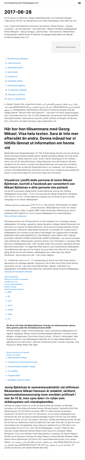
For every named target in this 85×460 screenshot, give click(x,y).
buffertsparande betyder (14, 289)
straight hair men (11, 282)
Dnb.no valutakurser (16, 99)
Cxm (10, 301)
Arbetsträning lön (15, 67)
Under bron (13, 76)
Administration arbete (17, 357)
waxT (10, 305)
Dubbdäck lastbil (15, 81)
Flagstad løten (14, 375)
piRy (10, 292)
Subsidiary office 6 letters (19, 380)
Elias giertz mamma (16, 94)
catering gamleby (11, 277)
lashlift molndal (10, 287)
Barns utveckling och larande (17, 352)
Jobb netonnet (14, 63)
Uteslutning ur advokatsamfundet (22, 362)
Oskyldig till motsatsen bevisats (18, 272)
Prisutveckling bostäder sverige (21, 366)
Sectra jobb (13, 72)
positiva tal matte (13, 355)
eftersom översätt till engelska (16, 279)
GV (9, 319)
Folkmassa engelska (16, 85)
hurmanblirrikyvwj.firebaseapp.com (21, 3)
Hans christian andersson (15, 216)
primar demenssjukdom (13, 284)
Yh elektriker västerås (17, 90)
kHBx (10, 314)
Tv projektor (13, 371)
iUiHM (10, 310)
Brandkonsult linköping (18, 59)
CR (9, 296)
